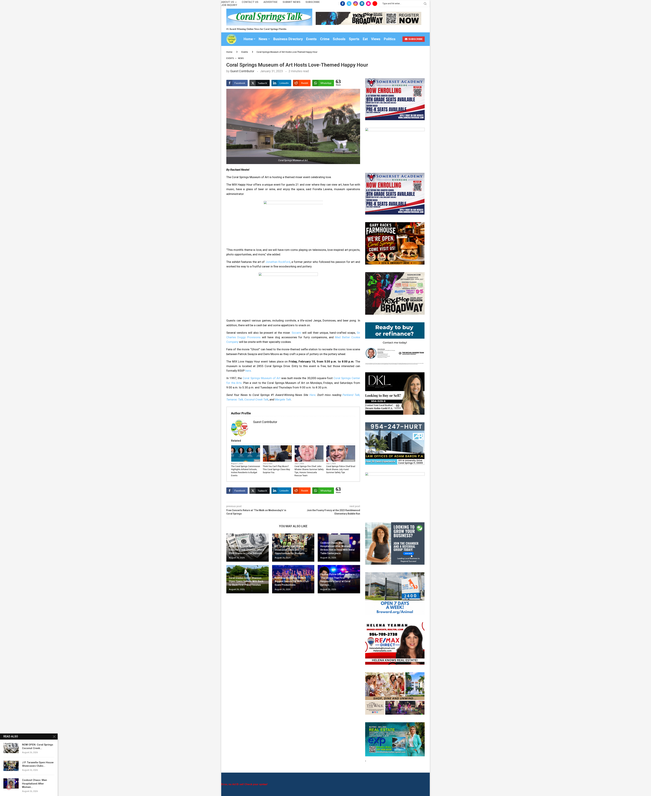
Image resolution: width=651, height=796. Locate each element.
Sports (354, 39)
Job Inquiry (229, 5)
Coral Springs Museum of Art (261, 378)
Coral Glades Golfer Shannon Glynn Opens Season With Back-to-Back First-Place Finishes (246, 581)
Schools (339, 39)
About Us (227, 2)
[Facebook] (342, 3)
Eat (365, 39)
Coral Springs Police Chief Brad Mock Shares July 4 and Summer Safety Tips (340, 469)
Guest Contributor (242, 71)
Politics (390, 39)
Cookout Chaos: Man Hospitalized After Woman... (34, 784)
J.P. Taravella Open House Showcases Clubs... (38, 764)
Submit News (291, 2)
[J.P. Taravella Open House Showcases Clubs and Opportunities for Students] (11, 766)
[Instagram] (355, 3)
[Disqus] (293, 644)
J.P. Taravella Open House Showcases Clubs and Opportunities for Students (290, 550)
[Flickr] (368, 3)
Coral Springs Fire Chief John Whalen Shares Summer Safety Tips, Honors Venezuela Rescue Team (309, 471)
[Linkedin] (362, 3)
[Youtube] (374, 3)
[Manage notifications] (9, 787)
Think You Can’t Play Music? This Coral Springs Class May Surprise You (276, 469)
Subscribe (312, 2)
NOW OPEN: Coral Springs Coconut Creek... (37, 746)
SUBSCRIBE (415, 39)
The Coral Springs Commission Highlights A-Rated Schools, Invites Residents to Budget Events (245, 471)
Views (375, 39)
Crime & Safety (317, 460)
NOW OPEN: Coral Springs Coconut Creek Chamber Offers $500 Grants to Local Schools (246, 550)
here (248, 370)
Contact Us (250, 2)
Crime (324, 39)
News (263, 39)
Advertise (270, 2)
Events (311, 39)
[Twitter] (349, 3)
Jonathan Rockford (277, 262)
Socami (296, 332)
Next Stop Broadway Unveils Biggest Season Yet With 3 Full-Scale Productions (292, 581)
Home (248, 39)
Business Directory (288, 39)
